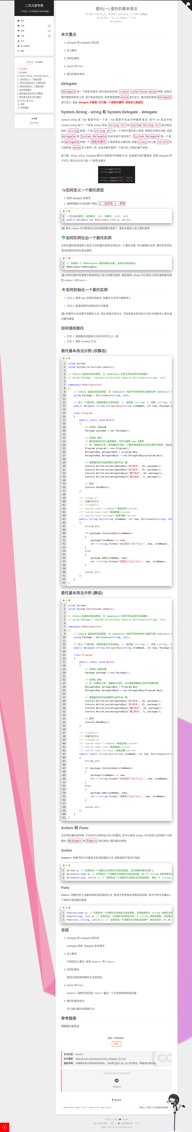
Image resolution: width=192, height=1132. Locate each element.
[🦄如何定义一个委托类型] (170, 189)
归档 (35, 26)
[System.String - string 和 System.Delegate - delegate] (170, 111)
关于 (22, 41)
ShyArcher (34, 123)
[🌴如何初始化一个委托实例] (170, 289)
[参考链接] (170, 1018)
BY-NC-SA (122, 1063)
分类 (35, 36)
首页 (22, 21)
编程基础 (117, 1100)
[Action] (170, 850)
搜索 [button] (22, 51)
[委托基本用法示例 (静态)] (170, 592)
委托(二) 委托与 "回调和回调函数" (154, 1107)
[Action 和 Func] (170, 827)
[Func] (170, 887)
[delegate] (170, 83)
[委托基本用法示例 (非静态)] (170, 350)
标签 (35, 31)
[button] (34, 111)
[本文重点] (170, 34)
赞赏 (116, 1044)
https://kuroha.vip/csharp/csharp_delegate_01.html (101, 1059)
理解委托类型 (68, 1026)
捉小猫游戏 (25, 46)
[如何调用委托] (170, 328)
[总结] (170, 929)
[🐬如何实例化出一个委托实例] (170, 237)
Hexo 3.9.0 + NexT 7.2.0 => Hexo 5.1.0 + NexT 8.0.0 (87, 1107)
